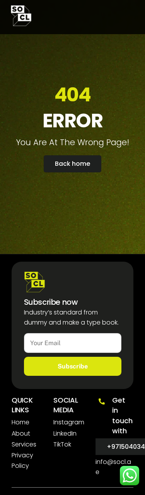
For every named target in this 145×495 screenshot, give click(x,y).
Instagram (68, 422)
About (21, 433)
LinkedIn (65, 433)
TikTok (62, 444)
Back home (72, 163)
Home (20, 422)
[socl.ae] (21, 23)
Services (24, 444)
